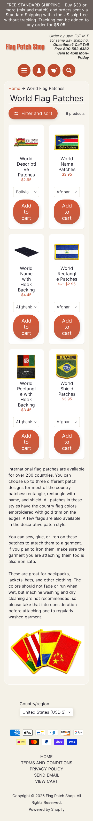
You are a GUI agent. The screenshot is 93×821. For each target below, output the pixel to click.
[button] (33, 113)
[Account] (39, 70)
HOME (46, 756)
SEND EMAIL (46, 775)
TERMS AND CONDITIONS (46, 762)
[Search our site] (69, 70)
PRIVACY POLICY (46, 768)
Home (14, 88)
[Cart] (54, 70)
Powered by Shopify (47, 809)
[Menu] (24, 70)
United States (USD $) (44, 712)
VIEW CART (46, 781)
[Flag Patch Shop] (25, 47)
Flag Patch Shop (60, 796)
